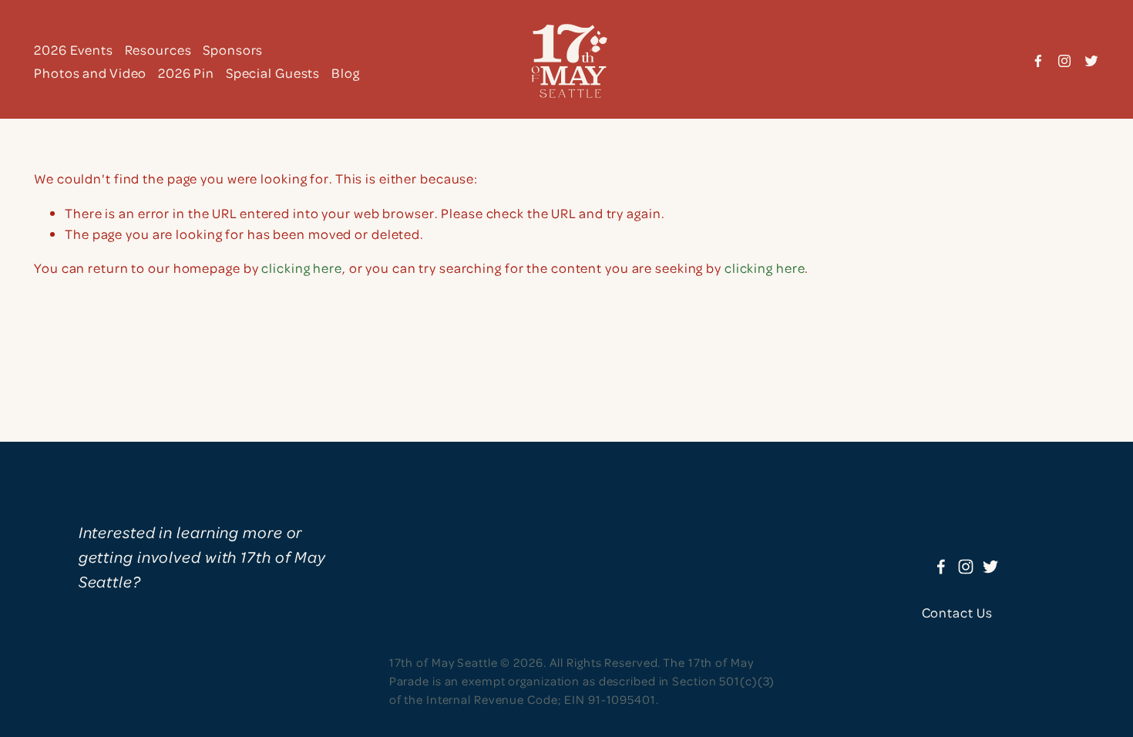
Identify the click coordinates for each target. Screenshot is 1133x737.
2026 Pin (186, 72)
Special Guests (273, 72)
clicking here (301, 267)
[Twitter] (1091, 61)
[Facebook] (1038, 61)
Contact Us (957, 612)
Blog (345, 72)
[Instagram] (1064, 61)
